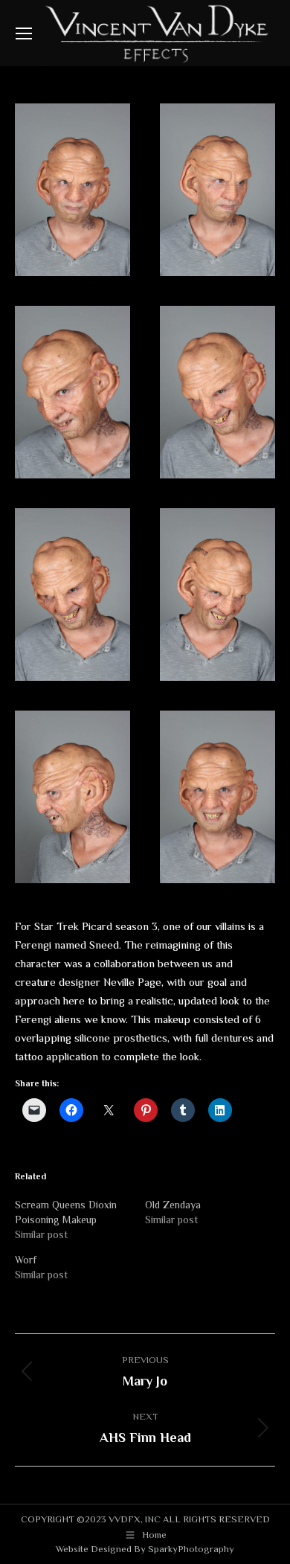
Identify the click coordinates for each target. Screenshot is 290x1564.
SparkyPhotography (191, 1548)
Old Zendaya (173, 1205)
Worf (25, 1260)
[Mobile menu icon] (24, 33)
